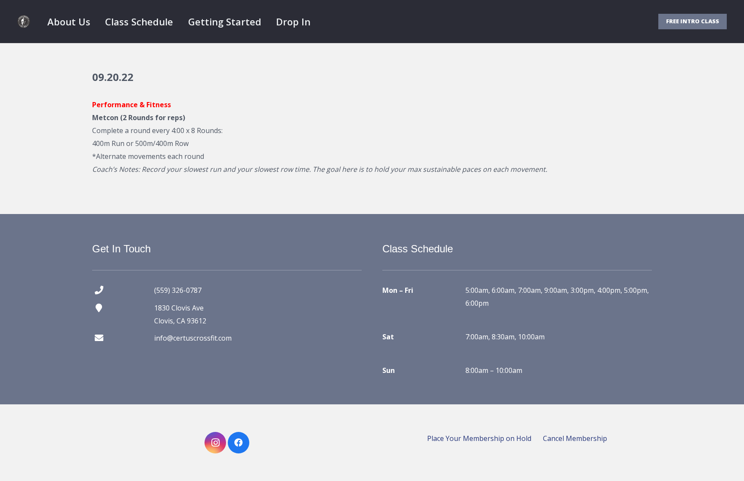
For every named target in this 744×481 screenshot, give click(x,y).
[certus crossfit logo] (23, 21)
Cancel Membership (575, 438)
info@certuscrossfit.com (193, 338)
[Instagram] (215, 442)
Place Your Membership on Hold (479, 438)
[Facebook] (238, 442)
